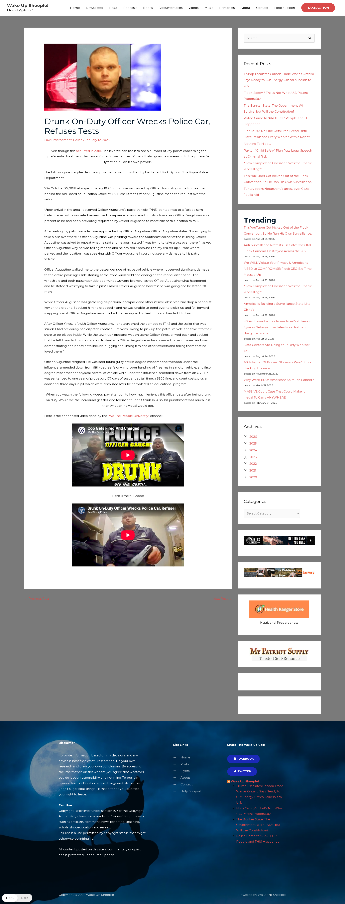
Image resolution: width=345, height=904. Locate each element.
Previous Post (37, 598)
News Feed (94, 8)
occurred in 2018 (88, 151)
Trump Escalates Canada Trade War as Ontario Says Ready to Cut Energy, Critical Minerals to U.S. (279, 80)
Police (77, 140)
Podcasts (130, 8)
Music (208, 8)
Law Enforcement (58, 140)
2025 (253, 443)
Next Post (222, 598)
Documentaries (170, 8)
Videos (193, 8)
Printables (227, 8)
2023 (253, 457)
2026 (253, 437)
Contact (262, 8)
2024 (253, 450)
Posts (113, 8)
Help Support (284, 8)
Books (148, 8)
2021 (252, 470)
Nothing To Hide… (257, 144)
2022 (253, 463)
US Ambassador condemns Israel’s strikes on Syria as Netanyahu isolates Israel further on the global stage (277, 327)
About (245, 8)
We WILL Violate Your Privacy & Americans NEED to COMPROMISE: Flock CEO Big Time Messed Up (278, 269)
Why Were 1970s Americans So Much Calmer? (279, 380)
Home (75, 8)
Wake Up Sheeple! (27, 5)
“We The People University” (128, 416)
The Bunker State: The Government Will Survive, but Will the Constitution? (258, 824)
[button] (318, 7)
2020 (253, 477)
